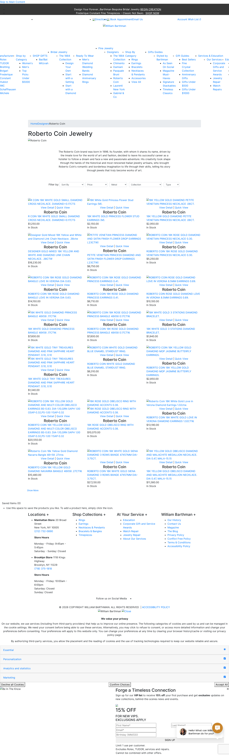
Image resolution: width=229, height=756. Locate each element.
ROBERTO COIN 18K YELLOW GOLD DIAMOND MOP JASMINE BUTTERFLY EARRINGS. (168, 371)
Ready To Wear (85, 55)
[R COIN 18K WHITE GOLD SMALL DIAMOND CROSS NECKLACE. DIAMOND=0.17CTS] (55, 201)
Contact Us (174, 523)
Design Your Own (69, 67)
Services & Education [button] (210, 55)
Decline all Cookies (12, 684)
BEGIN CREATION (150, 9)
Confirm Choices (120, 684)
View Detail (47, 207)
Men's (25, 67)
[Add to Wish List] (76, 196)
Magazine (173, 527)
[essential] (225, 649)
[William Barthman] (114, 25)
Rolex (3, 59)
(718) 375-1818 (43, 568)
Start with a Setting (69, 78)
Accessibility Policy (178, 546)
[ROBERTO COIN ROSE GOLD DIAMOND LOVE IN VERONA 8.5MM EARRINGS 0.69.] (173, 279)
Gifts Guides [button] (155, 52)
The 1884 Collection (65, 57)
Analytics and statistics (17, 668)
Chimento (119, 63)
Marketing (9, 677)
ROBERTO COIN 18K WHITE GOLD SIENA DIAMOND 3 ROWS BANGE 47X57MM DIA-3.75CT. (112, 475)
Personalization (12, 659)
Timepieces (85, 534)
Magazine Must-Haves (168, 74)
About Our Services (134, 538)
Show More (32, 490)
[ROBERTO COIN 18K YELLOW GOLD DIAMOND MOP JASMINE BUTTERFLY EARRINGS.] (173, 350)
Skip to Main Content (12, 1)
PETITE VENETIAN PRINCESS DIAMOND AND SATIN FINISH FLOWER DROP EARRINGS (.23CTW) (114, 258)
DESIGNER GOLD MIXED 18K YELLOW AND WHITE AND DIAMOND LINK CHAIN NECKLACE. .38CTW (53, 255)
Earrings (136, 63)
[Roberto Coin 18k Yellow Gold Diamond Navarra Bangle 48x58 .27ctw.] (55, 452)
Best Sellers (189, 59)
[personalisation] (225, 658)
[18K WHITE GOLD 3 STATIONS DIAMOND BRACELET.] (173, 314)
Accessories (138, 78)
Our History (174, 520)
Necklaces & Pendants (92, 527)
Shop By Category (130, 53)
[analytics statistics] (225, 668)
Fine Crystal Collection (188, 67)
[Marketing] (225, 677)
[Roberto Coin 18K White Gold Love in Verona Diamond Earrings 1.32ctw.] (173, 402)
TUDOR (4, 63)
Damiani (118, 67)
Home (34, 123)
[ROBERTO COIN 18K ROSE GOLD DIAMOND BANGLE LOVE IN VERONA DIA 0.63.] (55, 279)
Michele (4, 93)
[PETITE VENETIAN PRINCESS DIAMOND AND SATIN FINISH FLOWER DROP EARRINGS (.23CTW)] (114, 238)
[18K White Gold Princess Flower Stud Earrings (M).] (114, 201)
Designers (113, 52)
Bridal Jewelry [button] (59, 52)
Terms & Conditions (179, 542)
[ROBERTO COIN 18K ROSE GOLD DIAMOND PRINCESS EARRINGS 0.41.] (114, 279)
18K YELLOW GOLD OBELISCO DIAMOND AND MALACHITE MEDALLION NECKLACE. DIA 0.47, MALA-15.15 (171, 475)
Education (129, 520)
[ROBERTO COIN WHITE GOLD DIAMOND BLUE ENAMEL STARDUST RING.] (114, 349)
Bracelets (136, 67)
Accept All (222, 684)
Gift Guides (182, 55)
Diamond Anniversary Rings (89, 78)
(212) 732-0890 (43, 531)
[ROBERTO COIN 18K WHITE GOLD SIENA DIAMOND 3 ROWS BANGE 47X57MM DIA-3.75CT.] (114, 454)
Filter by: (54, 184)
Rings (134, 59)
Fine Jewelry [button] (105, 48)
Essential (8, 650)
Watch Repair (131, 531)
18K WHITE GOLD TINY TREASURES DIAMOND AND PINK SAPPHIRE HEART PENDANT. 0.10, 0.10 (51, 382)
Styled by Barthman (162, 57)
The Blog (172, 531)
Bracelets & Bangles (90, 531)
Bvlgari (4, 70)
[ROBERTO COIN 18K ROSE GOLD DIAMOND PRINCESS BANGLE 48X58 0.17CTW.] (114, 314)
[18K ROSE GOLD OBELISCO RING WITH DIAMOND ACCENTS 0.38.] (114, 402)
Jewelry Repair (132, 534)
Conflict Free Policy (179, 538)
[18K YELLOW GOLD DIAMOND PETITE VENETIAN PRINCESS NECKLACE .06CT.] (173, 201)
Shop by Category (21, 57)
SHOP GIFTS (40, 55)
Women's (27, 63)
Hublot (4, 81)
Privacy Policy (175, 534)
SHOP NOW (152, 13)
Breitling (5, 67)
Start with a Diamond (70, 89)
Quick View (63, 207)
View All (136, 81)
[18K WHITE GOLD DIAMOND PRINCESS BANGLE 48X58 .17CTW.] (55, 314)
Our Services (214, 59)
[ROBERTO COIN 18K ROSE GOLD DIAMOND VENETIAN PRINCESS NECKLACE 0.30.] (173, 236)
